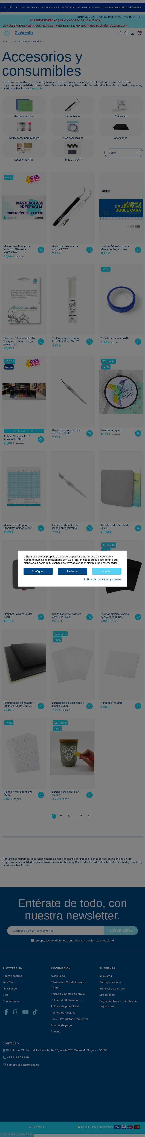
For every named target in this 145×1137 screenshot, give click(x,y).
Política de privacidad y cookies (102, 579)
